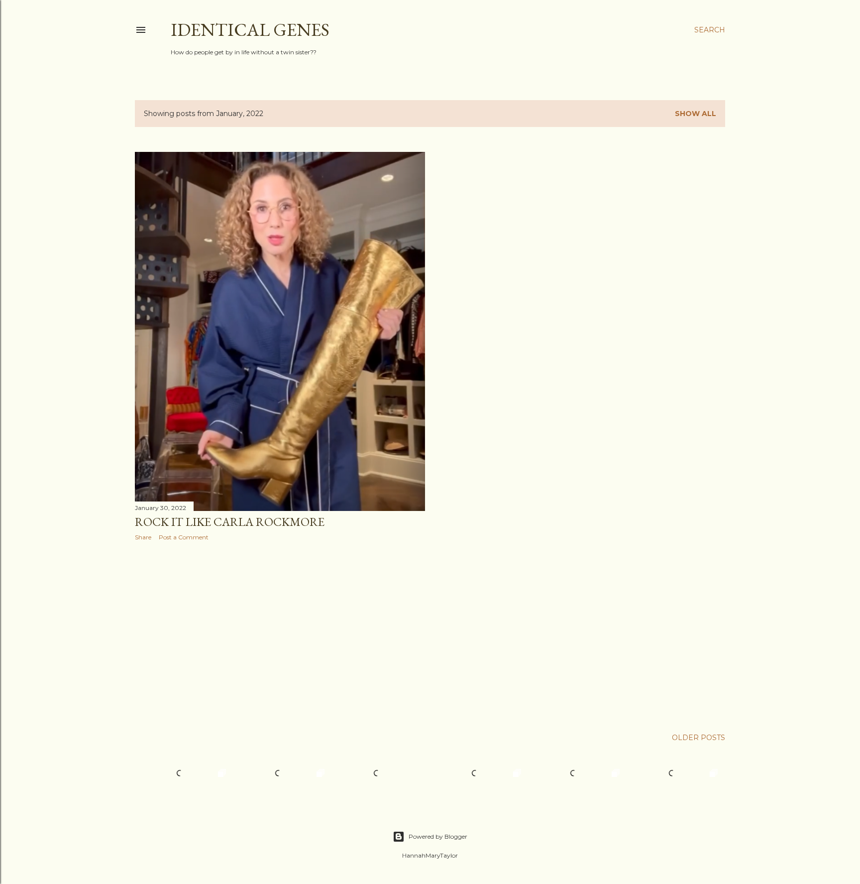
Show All (695, 113)
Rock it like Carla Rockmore (229, 521)
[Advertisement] (280, 635)
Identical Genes (250, 29)
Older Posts (698, 737)
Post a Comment (184, 537)
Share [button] (143, 537)
